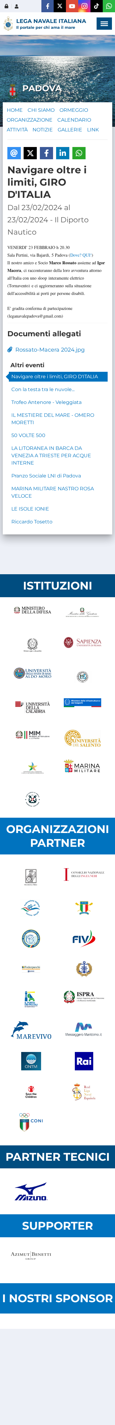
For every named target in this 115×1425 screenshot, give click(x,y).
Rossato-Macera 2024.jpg (48, 349)
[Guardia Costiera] (33, 799)
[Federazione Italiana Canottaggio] (84, 908)
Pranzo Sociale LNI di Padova (46, 476)
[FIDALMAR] (84, 969)
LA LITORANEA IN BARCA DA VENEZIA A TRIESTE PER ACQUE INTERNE (51, 455)
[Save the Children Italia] (31, 1092)
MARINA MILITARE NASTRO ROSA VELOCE (52, 492)
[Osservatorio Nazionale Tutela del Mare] (31, 1061)
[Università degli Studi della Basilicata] (83, 677)
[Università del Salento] (83, 738)
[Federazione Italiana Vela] (84, 938)
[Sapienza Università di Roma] (83, 646)
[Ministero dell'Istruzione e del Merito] (33, 738)
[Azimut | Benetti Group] (31, 1260)
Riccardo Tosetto (31, 522)
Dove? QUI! (81, 255)
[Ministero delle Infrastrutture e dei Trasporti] (83, 707)
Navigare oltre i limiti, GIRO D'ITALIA (54, 376)
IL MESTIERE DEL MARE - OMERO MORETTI (52, 418)
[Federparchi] (31, 969)
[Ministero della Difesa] (33, 615)
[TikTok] (96, 6)
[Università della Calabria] (33, 707)
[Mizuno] (31, 1191)
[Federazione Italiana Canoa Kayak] (31, 908)
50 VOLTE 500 (28, 435)
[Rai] (84, 1061)
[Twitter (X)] (60, 6)
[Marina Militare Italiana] (83, 768)
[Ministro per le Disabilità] (33, 646)
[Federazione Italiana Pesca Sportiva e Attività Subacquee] (31, 938)
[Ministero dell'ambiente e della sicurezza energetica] (33, 768)
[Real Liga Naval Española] (84, 1092)
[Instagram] (84, 6)
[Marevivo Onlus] (31, 1030)
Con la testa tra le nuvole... (43, 389)
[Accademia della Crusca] (31, 877)
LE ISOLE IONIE (30, 509)
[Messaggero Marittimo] (84, 1030)
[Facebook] (47, 6)
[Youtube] (72, 6)
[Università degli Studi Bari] (33, 677)
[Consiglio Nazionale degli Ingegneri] (84, 877)
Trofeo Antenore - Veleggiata (46, 402)
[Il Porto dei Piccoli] (31, 1000)
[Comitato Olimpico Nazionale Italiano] (31, 1122)
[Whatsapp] (109, 6)
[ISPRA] (84, 1000)
